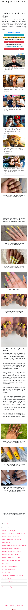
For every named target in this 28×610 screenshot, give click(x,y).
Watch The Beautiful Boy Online (9, 531)
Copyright (14, 607)
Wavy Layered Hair (6, 578)
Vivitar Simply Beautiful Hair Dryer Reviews (12, 575)
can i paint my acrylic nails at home (14, 39)
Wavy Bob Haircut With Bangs (9, 566)
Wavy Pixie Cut (5, 563)
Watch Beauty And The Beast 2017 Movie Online (14, 533)
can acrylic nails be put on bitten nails (14, 42)
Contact (12, 605)
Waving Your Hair (6, 584)
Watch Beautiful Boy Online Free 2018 (11, 551)
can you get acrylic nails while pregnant (14, 49)
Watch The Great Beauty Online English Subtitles (14, 545)
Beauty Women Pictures (14, 1)
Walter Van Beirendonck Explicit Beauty (11, 557)
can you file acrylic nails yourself (14, 44)
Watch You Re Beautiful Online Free (11, 548)
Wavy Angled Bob (6, 542)
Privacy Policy (20, 605)
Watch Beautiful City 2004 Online (10, 554)
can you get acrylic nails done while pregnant (14, 37)
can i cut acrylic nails (14, 32)
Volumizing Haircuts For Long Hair (10, 536)
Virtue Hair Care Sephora (8, 587)
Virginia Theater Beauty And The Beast (11, 539)
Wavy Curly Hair (6, 572)
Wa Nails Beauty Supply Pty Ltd (9, 581)
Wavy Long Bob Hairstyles (8, 569)
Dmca (6, 605)
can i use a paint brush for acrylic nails (14, 35)
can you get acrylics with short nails (14, 46)
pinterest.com (10, 524)
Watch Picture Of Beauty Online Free (11, 560)
